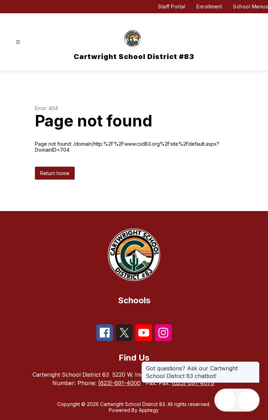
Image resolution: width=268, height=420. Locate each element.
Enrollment (209, 6)
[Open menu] (18, 42)
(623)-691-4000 (119, 382)
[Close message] (254, 364)
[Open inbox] (226, 400)
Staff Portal (171, 6)
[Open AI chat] (248, 400)
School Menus (250, 6)
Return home (54, 173)
